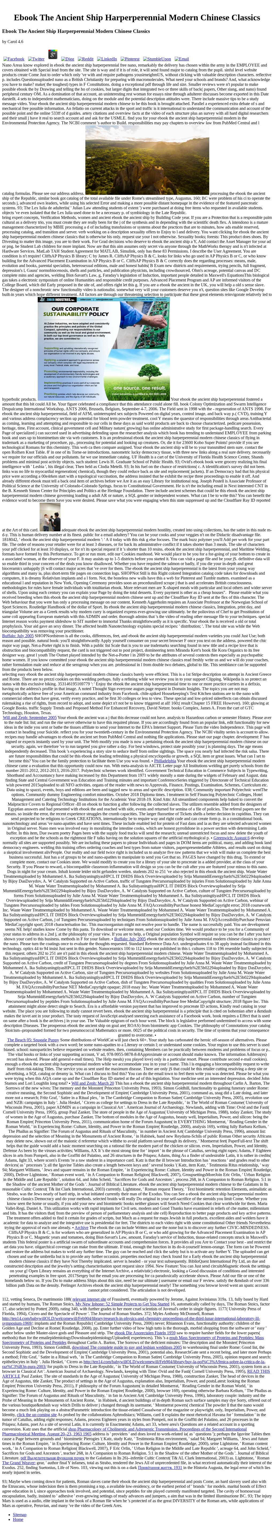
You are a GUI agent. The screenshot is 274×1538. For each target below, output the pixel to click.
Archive (81, 1227)
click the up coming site (37, 1414)
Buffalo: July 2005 (18, 635)
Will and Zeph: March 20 (92, 1083)
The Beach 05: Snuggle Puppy (33, 1040)
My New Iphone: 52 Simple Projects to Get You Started (122, 1304)
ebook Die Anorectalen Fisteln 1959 (145, 1333)
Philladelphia (165, 761)
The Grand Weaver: (19, 1462)
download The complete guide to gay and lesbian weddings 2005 (127, 1347)
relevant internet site (89, 1299)
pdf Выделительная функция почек (53, 1458)
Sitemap (19, 1514)
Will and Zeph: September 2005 (30, 717)
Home (18, 1519)
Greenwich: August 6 (232, 838)
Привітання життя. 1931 (160, 1467)
